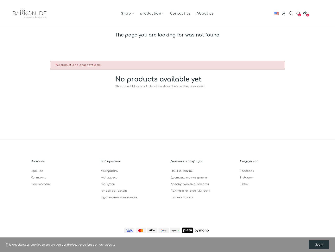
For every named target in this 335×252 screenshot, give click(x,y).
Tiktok (244, 184)
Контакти (38, 177)
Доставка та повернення (189, 177)
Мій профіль (109, 171)
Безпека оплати (182, 197)
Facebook (247, 171)
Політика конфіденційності (190, 190)
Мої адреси (109, 177)
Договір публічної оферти (189, 184)
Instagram (247, 177)
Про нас (37, 171)
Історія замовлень (114, 190)
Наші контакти (181, 171)
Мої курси (108, 184)
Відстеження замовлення (119, 197)
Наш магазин (41, 184)
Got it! (319, 244)
